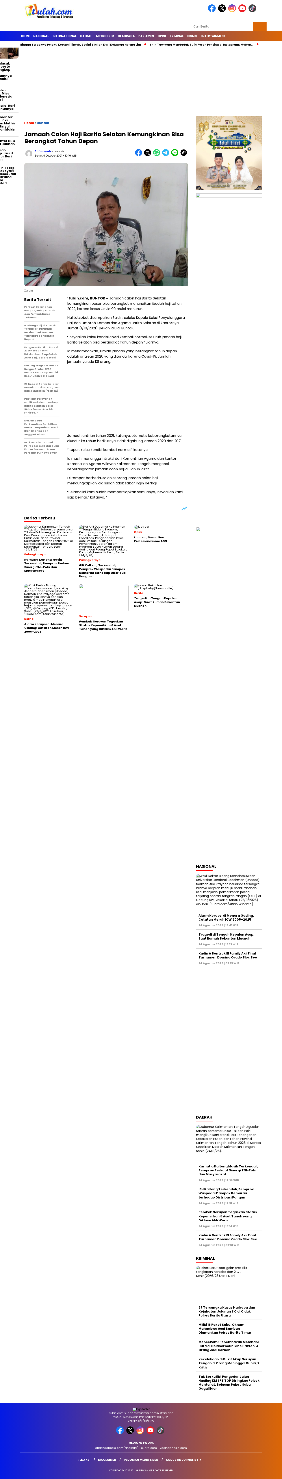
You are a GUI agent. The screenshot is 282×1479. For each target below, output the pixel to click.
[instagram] (232, 11)
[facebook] (212, 11)
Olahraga (126, 36)
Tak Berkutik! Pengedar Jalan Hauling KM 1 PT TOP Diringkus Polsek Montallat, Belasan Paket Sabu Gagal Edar (229, 1382)
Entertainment (213, 36)
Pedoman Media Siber (141, 1460)
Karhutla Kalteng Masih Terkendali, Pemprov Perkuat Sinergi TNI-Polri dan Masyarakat (228, 1170)
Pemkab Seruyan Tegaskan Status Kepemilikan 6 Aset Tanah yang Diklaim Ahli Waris (228, 1216)
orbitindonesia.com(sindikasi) (116, 1448)
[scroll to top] (270, 1472)
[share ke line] (175, 155)
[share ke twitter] (148, 155)
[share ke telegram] (166, 155)
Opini (162, 36)
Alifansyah (43, 151)
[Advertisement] (141, 83)
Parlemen (146, 36)
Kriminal (176, 36)
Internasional (64, 36)
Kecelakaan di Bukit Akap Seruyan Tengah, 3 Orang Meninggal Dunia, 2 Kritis (229, 1363)
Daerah (86, 36)
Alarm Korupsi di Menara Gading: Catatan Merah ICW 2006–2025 (226, 917)
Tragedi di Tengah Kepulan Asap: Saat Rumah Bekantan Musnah (226, 936)
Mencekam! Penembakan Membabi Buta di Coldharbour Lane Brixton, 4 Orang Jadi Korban (229, 1346)
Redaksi (84, 1460)
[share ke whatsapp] (157, 155)
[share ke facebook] (139, 155)
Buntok (43, 123)
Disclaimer (107, 1460)
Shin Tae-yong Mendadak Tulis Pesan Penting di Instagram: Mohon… (176, 44)
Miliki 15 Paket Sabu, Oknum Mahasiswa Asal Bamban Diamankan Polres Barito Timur (225, 1328)
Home (25, 36)
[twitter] (222, 11)
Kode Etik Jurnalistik (183, 1460)
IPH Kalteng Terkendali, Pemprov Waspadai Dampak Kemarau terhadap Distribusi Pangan (226, 1193)
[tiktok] (253, 11)
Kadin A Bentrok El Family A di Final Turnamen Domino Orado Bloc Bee (228, 955)
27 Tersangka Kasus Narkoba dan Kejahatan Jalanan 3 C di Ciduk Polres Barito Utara (227, 1311)
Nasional (41, 36)
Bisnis (192, 36)
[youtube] (243, 11)
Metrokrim (105, 36)
